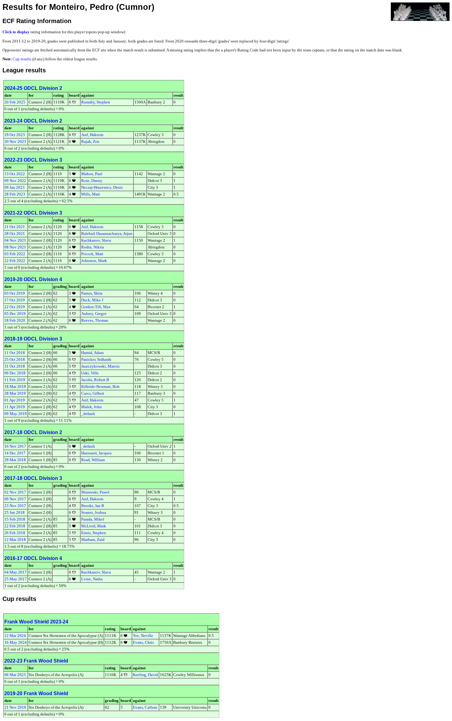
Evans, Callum (145, 707)
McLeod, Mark (93, 526)
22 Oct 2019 (14, 306)
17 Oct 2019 (14, 300)
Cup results (22, 59)
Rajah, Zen (90, 141)
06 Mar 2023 (15, 674)
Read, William (93, 459)
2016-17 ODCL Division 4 (33, 558)
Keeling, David (145, 674)
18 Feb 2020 (14, 320)
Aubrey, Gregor (93, 313)
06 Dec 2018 (15, 373)
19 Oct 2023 (14, 134)
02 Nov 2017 (15, 492)
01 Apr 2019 (14, 400)
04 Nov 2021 (15, 240)
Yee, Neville (143, 635)
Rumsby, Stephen (95, 102)
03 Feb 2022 (14, 254)
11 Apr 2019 (14, 407)
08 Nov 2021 (15, 247)
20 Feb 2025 (14, 102)
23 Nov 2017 (15, 505)
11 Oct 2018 (14, 352)
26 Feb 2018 (14, 532)
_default (88, 413)
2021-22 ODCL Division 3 (33, 212)
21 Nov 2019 (15, 707)
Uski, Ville (90, 373)
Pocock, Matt (92, 254)
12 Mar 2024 (15, 635)
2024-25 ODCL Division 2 (33, 88)
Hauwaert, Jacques (96, 453)
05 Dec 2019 (15, 313)
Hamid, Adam (92, 352)
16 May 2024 (15, 642)
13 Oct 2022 (14, 173)
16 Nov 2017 (15, 446)
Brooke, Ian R (92, 505)
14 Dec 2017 (15, 453)
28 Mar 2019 (15, 393)
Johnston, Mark (94, 260)
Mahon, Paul (91, 173)
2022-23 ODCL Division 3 (33, 160)
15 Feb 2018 (14, 519)
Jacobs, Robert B (95, 379)
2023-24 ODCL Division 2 (33, 120)
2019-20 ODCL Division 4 (33, 279)
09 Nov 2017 (15, 499)
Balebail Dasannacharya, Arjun (107, 233)
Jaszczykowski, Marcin (100, 366)
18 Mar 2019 (15, 386)
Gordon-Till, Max (96, 306)
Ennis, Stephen (93, 532)
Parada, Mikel (92, 519)
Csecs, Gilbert (92, 393)
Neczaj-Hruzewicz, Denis (102, 187)
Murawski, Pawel (95, 492)
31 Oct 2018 (14, 366)
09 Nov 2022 (15, 180)
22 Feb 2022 (14, 260)
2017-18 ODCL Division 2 (33, 432)
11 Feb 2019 (14, 379)
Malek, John (91, 407)
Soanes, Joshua (93, 512)
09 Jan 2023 (14, 187)
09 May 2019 (15, 413)
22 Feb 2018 (14, 526)
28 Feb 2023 (14, 194)
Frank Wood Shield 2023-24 (36, 621)
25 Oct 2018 (14, 359)
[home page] (420, 11)
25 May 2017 (15, 579)
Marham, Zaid (93, 539)
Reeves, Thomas (94, 320)
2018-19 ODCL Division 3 (33, 338)
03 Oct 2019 (14, 293)
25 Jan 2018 (14, 512)
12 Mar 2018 (15, 539)
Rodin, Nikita (92, 247)
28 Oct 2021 (14, 233)
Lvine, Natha (92, 579)
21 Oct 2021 (14, 226)
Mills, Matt (90, 194)
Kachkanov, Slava (96, 240)
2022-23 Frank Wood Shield (36, 660)
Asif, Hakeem (92, 134)
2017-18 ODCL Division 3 (33, 478)
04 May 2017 (15, 572)
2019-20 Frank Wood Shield (36, 693)
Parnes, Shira (91, 293)
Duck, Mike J (92, 300)
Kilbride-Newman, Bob (100, 386)
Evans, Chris (143, 642)
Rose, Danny (91, 180)
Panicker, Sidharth (96, 359)
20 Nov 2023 (15, 141)
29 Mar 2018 (15, 459)
